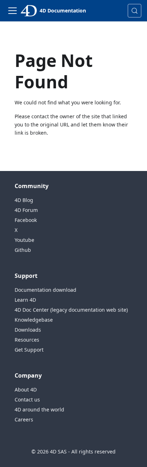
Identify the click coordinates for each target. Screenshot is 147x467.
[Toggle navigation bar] (12, 10)
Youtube (24, 240)
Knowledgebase (34, 319)
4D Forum (26, 210)
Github (23, 250)
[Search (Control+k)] (134, 10)
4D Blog (24, 200)
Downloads (28, 329)
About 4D (26, 389)
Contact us (27, 399)
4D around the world (39, 409)
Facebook (26, 220)
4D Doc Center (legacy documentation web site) (71, 309)
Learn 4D (25, 299)
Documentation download (45, 289)
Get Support (29, 349)
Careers (24, 419)
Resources (27, 339)
